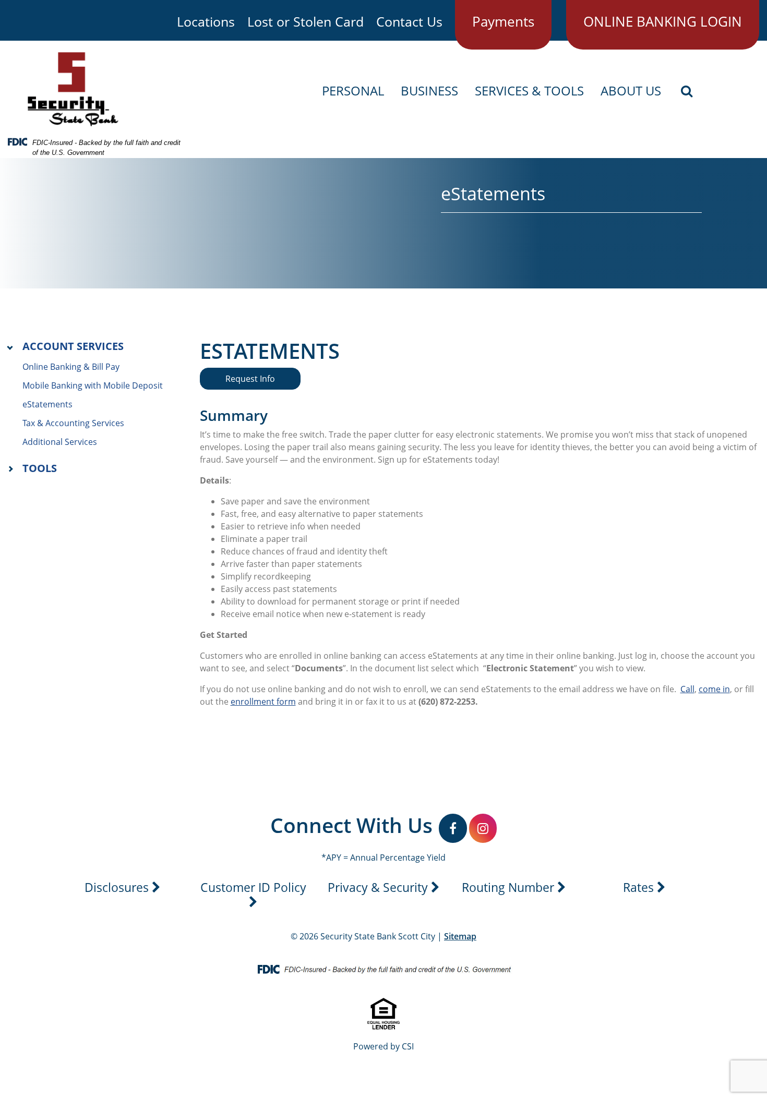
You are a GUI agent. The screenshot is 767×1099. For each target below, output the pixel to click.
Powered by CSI (383, 1046)
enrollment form (263, 701)
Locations (206, 21)
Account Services (73, 346)
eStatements (47, 404)
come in (714, 689)
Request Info (250, 378)
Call (687, 689)
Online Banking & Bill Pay (70, 366)
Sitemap (460, 936)
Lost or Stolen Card (305, 21)
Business (429, 91)
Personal (353, 91)
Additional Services (59, 442)
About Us (631, 91)
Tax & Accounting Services (73, 423)
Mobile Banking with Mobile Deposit (92, 385)
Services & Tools (529, 91)
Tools (39, 468)
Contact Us (409, 21)
